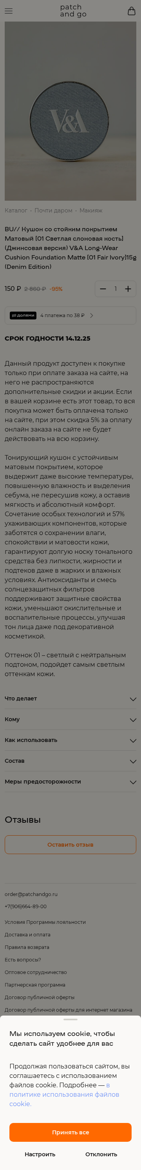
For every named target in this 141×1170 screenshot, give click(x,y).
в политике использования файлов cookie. (64, 1094)
